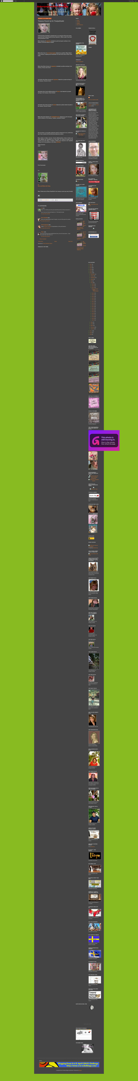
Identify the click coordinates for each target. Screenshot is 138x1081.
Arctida (54, 104)
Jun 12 (93, 308)
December (93, 274)
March (92, 325)
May (92, 322)
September (93, 277)
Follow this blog (93, 236)
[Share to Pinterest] (57, 200)
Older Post (70, 241)
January (92, 328)
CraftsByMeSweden (55, 116)
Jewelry (89, 104)
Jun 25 (93, 285)
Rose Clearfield (44, 217)
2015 (91, 267)
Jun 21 (93, 296)
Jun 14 (93, 304)
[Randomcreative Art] (93, 475)
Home (55, 241)
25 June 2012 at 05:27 (45, 220)
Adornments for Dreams (52, 6)
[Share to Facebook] (55, 200)
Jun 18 (93, 299)
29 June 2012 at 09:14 (45, 236)
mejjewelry (48, 41)
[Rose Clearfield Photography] (93, 478)
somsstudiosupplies (51, 52)
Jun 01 (93, 320)
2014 (91, 269)
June (92, 282)
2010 (91, 332)
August (92, 279)
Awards (78, 21)
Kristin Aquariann (44, 224)
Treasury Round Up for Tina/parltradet (95, 290)
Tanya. (42, 231)
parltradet (58, 142)
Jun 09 (93, 313)
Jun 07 (93, 314)
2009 (91, 334)
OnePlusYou (95, 547)
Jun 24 (93, 287)
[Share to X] (54, 200)
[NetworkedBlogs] (93, 234)
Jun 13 (93, 306)
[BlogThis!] (53, 200)
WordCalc (93, 846)
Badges (78, 23)
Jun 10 (93, 311)
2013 (91, 271)
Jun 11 (93, 309)
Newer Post (40, 241)
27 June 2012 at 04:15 (45, 228)
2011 (91, 330)
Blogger (80, 1070)
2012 (91, 272)
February (93, 327)
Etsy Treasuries (80, 24)
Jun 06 (93, 316)
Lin (41, 208)
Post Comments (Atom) (47, 243)
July (92, 280)
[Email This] (51, 200)
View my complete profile (93, 99)
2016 (91, 266)
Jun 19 (93, 298)
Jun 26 (93, 284)
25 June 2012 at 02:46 (45, 213)
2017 (91, 264)
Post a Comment (43, 238)
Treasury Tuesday (47, 226)
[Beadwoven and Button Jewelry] (93, 480)
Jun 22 (93, 294)
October (92, 275)
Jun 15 (93, 303)
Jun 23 (93, 293)
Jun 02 (93, 318)
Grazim (58, 91)
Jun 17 (93, 301)
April (92, 323)
